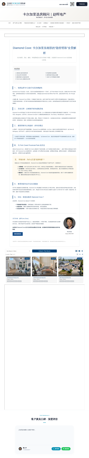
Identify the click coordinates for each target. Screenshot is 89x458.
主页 (9, 23)
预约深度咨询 (17, 233)
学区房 (68, 23)
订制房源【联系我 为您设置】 (57, 23)
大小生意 (39, 23)
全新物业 (45, 23)
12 (77, 254)
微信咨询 (67, 448)
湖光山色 (38, 26)
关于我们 (44, 26)
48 (82, 254)
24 (79, 254)
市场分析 (51, 26)
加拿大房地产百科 (76, 23)
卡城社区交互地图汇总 (29, 23)
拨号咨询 (57, 448)
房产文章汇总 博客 (17, 23)
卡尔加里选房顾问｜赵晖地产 (44, 14)
